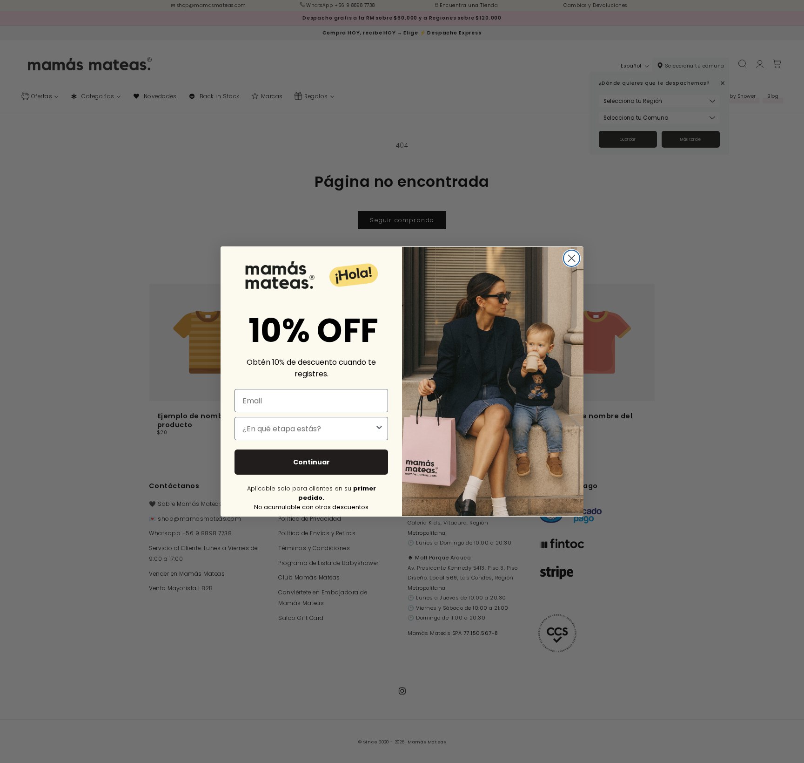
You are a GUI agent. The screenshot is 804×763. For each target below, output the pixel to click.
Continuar (311, 462)
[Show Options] (379, 428)
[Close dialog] (571, 258)
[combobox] (308, 428)
